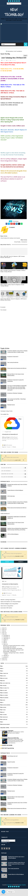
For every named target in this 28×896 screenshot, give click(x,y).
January (5, 657)
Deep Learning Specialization (12, 362)
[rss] (15, 1)
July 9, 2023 (18, 460)
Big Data (4, 675)
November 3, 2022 (19, 822)
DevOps (3, 700)
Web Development (6, 724)
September (6, 638)
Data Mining (5, 692)
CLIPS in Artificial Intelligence (12, 534)
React (3, 712)
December (6, 635)
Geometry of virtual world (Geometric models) (14, 645)
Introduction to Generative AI (12, 356)
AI (2, 666)
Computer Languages (7, 730)
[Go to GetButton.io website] (3, 894)
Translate (12, 842)
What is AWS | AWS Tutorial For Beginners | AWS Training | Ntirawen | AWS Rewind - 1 (13, 257)
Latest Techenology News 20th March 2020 (13, 650)
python (3, 709)
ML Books (4, 707)
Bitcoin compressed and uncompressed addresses (16, 368)
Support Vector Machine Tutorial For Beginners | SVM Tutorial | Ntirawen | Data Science (14, 299)
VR (2, 721)
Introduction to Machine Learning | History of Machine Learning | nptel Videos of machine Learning (17, 351)
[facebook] (10, 1)
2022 (3, 631)
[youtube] (17, 1)
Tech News (13, 60)
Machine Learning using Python (8, 599)
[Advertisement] (14, 340)
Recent (7, 561)
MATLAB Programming (8, 748)
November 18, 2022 (19, 619)
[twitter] (8, 1)
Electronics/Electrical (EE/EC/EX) (10, 738)
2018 (3, 659)
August (5, 639)
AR (2, 670)
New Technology (14, 12)
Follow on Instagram (7, 476)
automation (5, 673)
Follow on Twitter (6, 467)
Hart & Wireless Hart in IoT (12, 756)
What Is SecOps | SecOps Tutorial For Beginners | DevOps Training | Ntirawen (12, 285)
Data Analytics (5, 687)
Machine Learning (6, 704)
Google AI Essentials (11, 762)
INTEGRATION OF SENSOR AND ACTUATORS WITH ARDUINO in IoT (16, 517)
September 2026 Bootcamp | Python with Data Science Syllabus (16, 732)
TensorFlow (5, 717)
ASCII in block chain (11, 496)
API (2, 668)
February (5, 655)
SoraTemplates (9, 885)
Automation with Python (6, 608)
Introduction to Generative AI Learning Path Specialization (15, 380)
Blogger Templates (22, 885)
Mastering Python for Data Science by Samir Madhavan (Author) (15, 374)
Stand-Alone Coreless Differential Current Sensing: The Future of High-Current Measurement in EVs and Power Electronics (16, 740)
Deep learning (5, 697)
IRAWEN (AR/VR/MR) (7, 745)
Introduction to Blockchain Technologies (14, 393)
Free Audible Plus (5, 414)
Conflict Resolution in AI (5, 513)
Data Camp (4, 690)
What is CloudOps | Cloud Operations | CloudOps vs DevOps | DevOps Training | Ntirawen (13, 271)
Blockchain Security (11, 404)
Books (3, 680)
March (5, 644)
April (4, 642)
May (4, 641)
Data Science (5, 695)
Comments (20, 561)
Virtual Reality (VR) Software (9, 647)
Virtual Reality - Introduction (9, 651)
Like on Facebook (6, 470)
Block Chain (4, 678)
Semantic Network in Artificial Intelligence (15, 490)
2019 (3, 658)
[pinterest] (19, 1)
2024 (3, 628)
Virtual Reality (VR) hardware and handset (12, 648)
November (6, 636)
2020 (3, 634)
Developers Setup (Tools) (6, 411)
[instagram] (12, 1)
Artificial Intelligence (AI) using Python (9, 603)
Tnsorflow (4, 719)
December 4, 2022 (19, 556)
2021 (3, 632)
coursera (4, 685)
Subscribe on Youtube (7, 473)
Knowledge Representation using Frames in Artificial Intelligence (17, 485)
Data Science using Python (7, 605)
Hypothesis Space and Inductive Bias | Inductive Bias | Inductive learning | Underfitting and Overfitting (17, 529)
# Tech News (16, 221)
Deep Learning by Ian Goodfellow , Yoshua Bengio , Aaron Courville (16, 399)
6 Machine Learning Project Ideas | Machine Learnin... (13, 653)
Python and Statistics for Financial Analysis (11, 601)
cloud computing (6, 683)
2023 (3, 629)
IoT (2, 702)
